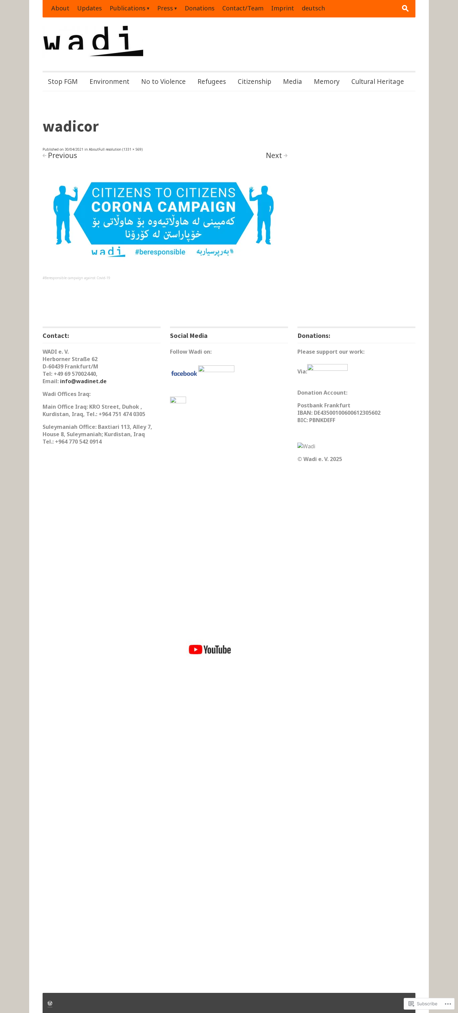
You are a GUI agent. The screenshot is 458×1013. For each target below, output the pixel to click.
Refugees (211, 81)
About (60, 8)
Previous (62, 155)
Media (292, 81)
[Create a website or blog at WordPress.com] (50, 1003)
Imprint (282, 8)
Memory (327, 81)
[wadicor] (165, 221)
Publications (128, 8)
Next (274, 155)
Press (165, 8)
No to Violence (163, 81)
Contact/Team (243, 8)
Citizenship (254, 81)
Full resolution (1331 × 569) (120, 149)
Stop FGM (63, 81)
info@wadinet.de (83, 381)
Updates (89, 8)
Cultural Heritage (377, 81)
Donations (200, 8)
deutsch (313, 8)
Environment (109, 81)
